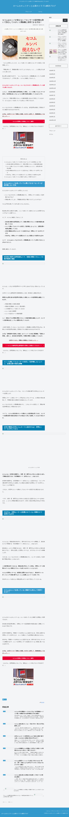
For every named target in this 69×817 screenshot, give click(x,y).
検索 (50, 17)
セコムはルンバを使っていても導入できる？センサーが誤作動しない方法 (23, 162)
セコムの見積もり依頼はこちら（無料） (23, 121)
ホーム (48, 811)
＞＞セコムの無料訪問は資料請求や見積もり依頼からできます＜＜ (23, 345)
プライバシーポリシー (56, 811)
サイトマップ (65, 811)
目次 (21, 159)
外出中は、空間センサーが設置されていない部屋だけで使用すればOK (24, 174)
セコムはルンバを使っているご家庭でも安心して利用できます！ (21, 176)
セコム (5, 699)
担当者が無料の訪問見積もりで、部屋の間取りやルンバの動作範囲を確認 (24, 164)
